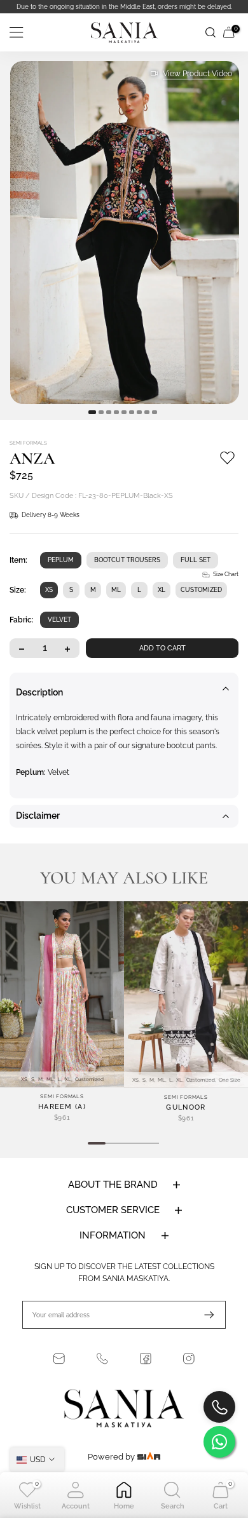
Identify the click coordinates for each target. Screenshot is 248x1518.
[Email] (59, 1358)
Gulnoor (185, 1107)
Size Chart (225, 574)
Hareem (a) (62, 1107)
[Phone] (102, 1358)
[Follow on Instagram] (189, 1358)
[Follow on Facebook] (145, 1358)
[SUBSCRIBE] (203, 1314)
